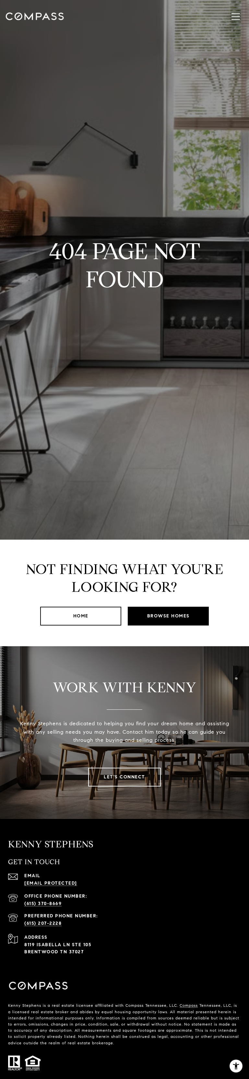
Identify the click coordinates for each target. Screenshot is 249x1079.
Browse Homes (168, 616)
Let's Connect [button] (124, 777)
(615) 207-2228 (43, 923)
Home (81, 616)
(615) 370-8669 (43, 903)
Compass (189, 1005)
